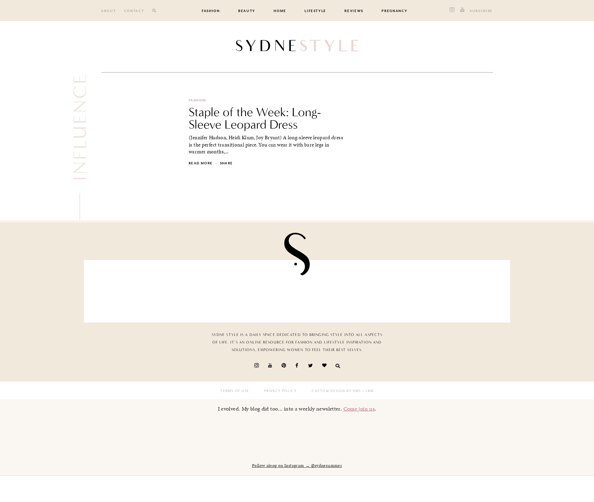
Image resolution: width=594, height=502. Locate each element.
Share (226, 163)
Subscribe (481, 11)
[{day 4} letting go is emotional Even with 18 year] (193, 289)
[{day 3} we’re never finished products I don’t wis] (332, 289)
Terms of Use (234, 391)
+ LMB (367, 391)
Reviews (353, 11)
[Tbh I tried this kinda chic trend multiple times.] (401, 289)
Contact (134, 11)
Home (280, 11)
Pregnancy (394, 11)
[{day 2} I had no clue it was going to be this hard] (470, 289)
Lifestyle (315, 11)
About (108, 11)
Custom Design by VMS (336, 391)
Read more (200, 163)
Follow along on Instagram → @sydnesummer (297, 465)
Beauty (246, 11)
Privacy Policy (280, 391)
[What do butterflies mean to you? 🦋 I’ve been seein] (124, 289)
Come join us (359, 409)
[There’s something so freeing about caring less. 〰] (262, 289)
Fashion (211, 11)
